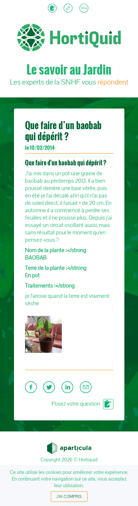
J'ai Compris (69, 496)
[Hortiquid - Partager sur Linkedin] (68, 389)
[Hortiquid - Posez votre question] (53, 9)
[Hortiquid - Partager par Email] (86, 389)
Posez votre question (76, 403)
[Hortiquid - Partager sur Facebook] (32, 389)
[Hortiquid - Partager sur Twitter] (50, 389)
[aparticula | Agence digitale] (69, 446)
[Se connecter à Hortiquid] (84, 9)
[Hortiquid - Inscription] (69, 9)
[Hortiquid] (69, 15)
